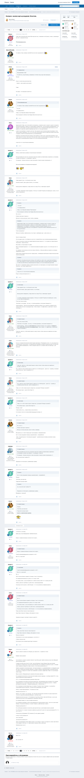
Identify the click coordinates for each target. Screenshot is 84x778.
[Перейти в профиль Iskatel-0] (10, 154)
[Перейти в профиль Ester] (10, 182)
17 (30, 29)
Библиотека (11, 6)
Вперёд (33, 29)
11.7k (11, 160)
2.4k (11, 350)
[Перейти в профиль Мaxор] (72, 28)
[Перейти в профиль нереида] (10, 450)
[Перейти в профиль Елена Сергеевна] (63, 28)
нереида (10, 446)
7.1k (11, 44)
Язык (36, 774)
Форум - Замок (9, 2)
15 (26, 29)
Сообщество (18, 6)
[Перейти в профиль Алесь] (7, 20)
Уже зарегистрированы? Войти (64, 2)
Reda (10, 122)
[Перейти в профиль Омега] (10, 653)
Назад (9, 29)
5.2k (11, 659)
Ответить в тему (54, 24)
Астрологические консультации (22, 20)
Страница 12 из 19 (42, 29)
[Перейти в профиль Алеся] (10, 103)
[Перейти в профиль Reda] (10, 126)
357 (11, 109)
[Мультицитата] (17, 45)
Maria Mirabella (10, 50)
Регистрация (75, 2)
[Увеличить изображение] (21, 41)
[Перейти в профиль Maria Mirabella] (10, 54)
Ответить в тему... (15, 762)
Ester (10, 178)
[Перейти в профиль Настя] (10, 737)
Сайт (6, 6)
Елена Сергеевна (68, 26)
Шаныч (10, 34)
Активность (25, 6)
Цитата (20, 45)
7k (10, 555)
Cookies (47, 774)
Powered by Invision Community (42, 776)
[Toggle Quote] (17, 102)
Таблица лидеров (32, 6)
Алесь (13, 19)
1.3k (11, 456)
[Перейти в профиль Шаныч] (10, 38)
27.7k (11, 743)
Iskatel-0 (10, 150)
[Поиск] (78, 6)
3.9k (11, 132)
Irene (10, 545)
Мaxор (75, 26)
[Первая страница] (6, 30)
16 (28, 29)
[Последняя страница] (36, 30)
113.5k (11, 77)
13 (22, 29)
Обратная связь (42, 774)
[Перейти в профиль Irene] (10, 549)
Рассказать (46, 20)
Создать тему (44, 24)
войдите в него (50, 756)
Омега (10, 649)
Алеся (10, 99)
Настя (10, 733)
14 (24, 29)
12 (20, 29)
